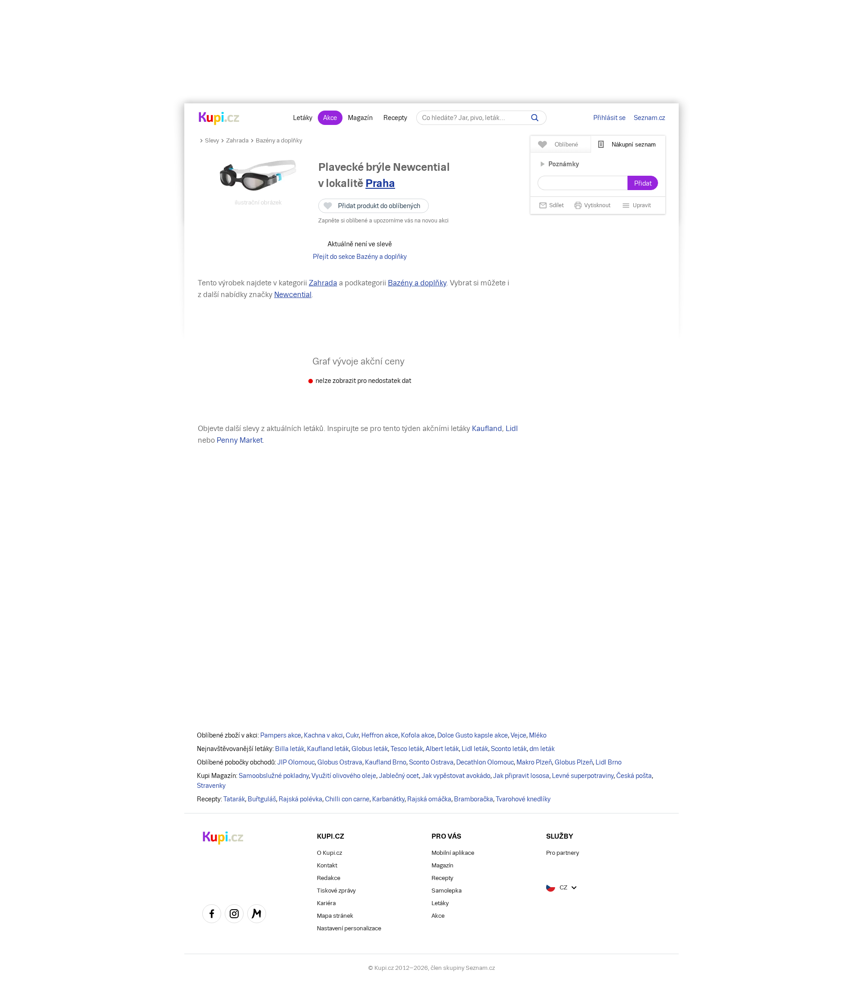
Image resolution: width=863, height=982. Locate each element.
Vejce (518, 735)
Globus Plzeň (574, 762)
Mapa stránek (335, 915)
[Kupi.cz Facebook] (211, 915)
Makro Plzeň (534, 762)
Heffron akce (379, 735)
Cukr (352, 735)
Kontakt (327, 865)
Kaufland (487, 428)
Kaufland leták (328, 748)
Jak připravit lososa (521, 775)
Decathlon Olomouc (485, 762)
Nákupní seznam (634, 144)
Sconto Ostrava (431, 762)
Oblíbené (566, 144)
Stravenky (211, 785)
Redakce (328, 878)
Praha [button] (380, 183)
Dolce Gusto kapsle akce (472, 735)
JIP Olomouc (296, 762)
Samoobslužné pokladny (274, 775)
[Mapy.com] (256, 915)
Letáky (302, 117)
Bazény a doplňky (279, 140)
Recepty (395, 117)
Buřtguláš (262, 799)
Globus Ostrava (339, 762)
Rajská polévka (300, 799)
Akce (330, 117)
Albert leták (442, 748)
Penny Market (239, 440)
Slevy (212, 140)
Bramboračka (473, 799)
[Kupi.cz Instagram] (234, 915)
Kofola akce (418, 735)
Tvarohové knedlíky (523, 799)
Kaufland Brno (385, 762)
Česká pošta (634, 775)
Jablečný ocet (399, 775)
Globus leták (369, 748)
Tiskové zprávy (336, 890)
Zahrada (237, 140)
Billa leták (289, 748)
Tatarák (234, 799)
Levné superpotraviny (583, 775)
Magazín (360, 117)
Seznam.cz (649, 117)
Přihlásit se (609, 117)
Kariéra (326, 903)
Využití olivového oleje (343, 775)
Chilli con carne (347, 799)
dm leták (542, 748)
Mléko (538, 735)
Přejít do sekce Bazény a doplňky (360, 256)
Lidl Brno (609, 762)
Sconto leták (509, 748)
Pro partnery (562, 852)
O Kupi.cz (329, 852)
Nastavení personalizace (349, 928)
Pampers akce (280, 735)
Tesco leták (407, 748)
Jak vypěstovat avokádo (456, 775)
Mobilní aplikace (453, 852)
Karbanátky (388, 799)
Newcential (292, 294)
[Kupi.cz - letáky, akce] (219, 119)
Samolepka (447, 890)
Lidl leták (475, 748)
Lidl (512, 428)
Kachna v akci (323, 735)
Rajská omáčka (429, 799)
